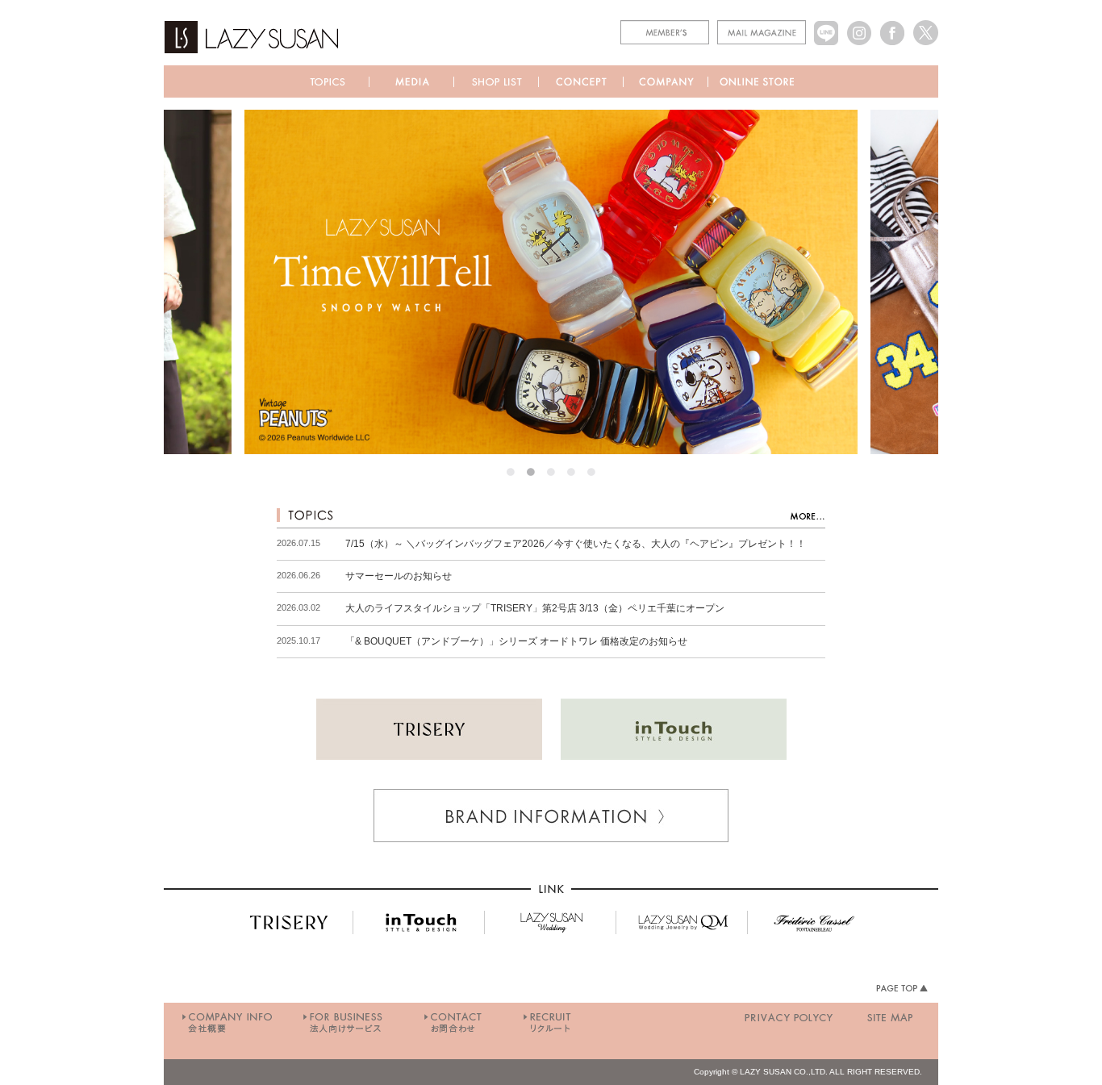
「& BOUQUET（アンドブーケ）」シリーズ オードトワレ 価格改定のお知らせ (516, 641)
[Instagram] (859, 25)
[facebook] (892, 25)
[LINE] (826, 25)
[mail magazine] (761, 25)
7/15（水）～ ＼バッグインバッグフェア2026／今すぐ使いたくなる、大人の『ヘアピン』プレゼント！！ (575, 543)
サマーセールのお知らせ (398, 576)
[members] (664, 25)
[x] (925, 25)
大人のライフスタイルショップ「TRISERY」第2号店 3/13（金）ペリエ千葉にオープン (534, 608)
